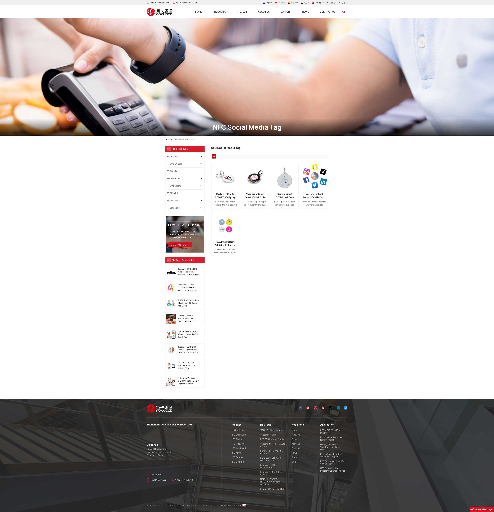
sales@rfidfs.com (189, 3)
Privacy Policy (206, 505)
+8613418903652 (158, 479)
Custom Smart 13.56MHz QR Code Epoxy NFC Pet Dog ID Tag (284, 196)
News (305, 11)
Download (296, 448)
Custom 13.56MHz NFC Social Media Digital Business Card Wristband (188, 272)
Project (242, 11)
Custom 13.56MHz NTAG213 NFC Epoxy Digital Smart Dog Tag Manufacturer (225, 196)
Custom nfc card (268, 434)
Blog (294, 461)
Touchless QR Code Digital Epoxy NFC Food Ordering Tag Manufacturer (187, 365)
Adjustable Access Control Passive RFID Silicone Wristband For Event (187, 287)
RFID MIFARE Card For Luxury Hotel (330, 431)
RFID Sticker (172, 171)
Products (219, 11)
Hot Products (173, 156)
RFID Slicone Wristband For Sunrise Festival (332, 462)
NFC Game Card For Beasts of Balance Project (332, 469)
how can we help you (184, 225)
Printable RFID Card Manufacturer (269, 466)
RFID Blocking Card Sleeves (273, 489)
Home (198, 11)
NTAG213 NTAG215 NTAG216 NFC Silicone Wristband (270, 482)
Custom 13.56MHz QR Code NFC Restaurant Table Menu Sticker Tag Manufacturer (188, 350)
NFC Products (173, 178)
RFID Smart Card (174, 163)
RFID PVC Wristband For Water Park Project (331, 455)
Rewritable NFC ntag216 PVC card (271, 452)
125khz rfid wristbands (271, 430)
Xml (221, 505)
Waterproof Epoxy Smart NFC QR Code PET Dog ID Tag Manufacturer (255, 196)
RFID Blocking (173, 207)
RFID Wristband (174, 185)
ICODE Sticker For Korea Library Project (331, 438)
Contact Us (178, 244)
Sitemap (215, 505)
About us (264, 11)
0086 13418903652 (162, 3)
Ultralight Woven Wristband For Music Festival (329, 447)
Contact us (327, 11)
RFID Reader (172, 200)
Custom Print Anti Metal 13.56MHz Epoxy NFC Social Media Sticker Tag (314, 196)
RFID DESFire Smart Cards (272, 439)
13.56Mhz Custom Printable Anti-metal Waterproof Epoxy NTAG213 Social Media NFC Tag (225, 243)
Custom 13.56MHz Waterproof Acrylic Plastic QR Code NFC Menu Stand (186, 318)
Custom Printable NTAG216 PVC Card (272, 445)
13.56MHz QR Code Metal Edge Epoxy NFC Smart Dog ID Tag (188, 303)
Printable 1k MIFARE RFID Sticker (271, 473)
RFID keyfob (172, 193)
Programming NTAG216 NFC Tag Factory (271, 459)
